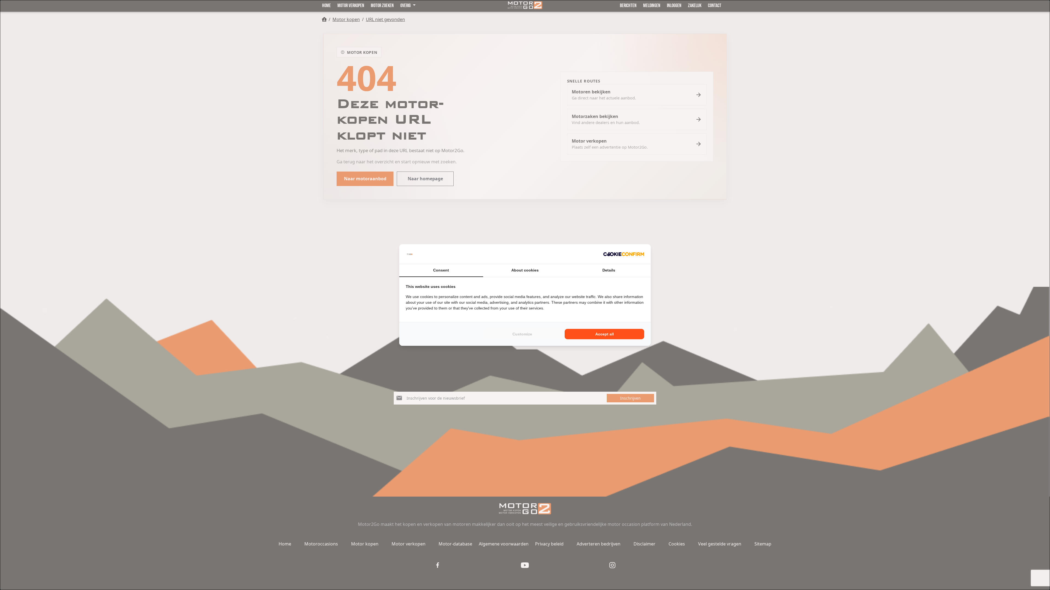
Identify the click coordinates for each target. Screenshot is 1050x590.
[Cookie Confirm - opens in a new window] (623, 254)
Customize (522, 334)
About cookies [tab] (525, 270)
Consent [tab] (441, 270)
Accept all (604, 334)
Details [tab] (608, 270)
